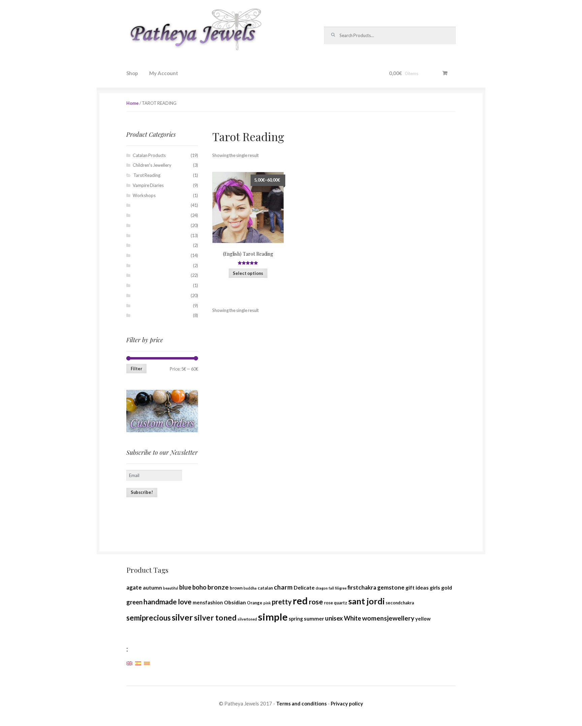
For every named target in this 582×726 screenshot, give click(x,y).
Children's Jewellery (152, 165)
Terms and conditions (301, 703)
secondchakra (400, 602)
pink (267, 603)
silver (182, 617)
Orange (254, 602)
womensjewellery (388, 618)
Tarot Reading (146, 175)
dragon (322, 588)
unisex (334, 618)
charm (283, 587)
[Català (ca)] (147, 663)
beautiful (170, 588)
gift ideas (417, 587)
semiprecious (148, 617)
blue (185, 587)
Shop (132, 73)
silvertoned (247, 619)
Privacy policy (347, 703)
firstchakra (362, 587)
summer (314, 618)
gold (446, 587)
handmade (160, 601)
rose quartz (335, 602)
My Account (163, 73)
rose (316, 601)
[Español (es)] (138, 663)
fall (331, 588)
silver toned (215, 617)
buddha (250, 588)
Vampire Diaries (148, 185)
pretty (282, 602)
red (300, 600)
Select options (248, 273)
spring (296, 619)
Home (132, 103)
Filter (136, 368)
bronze (218, 587)
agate (134, 587)
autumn (152, 587)
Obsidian (235, 602)
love (185, 601)
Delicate (304, 587)
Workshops (144, 195)
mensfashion (208, 602)
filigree (341, 588)
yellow (422, 619)
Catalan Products (149, 155)
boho (199, 587)
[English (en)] (129, 663)
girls (435, 587)
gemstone (391, 587)
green (134, 602)
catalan (265, 588)
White (352, 618)
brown (236, 588)
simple (273, 617)
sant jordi (366, 601)
